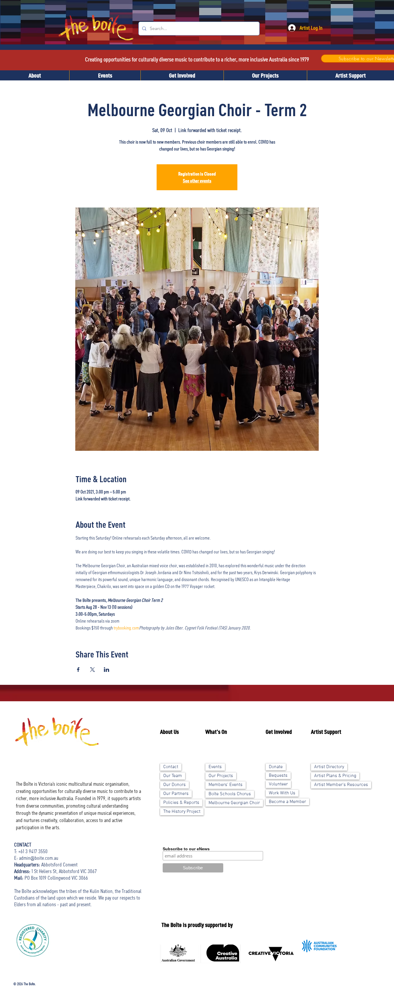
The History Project (181, 812)
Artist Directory (329, 767)
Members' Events (226, 785)
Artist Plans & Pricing (335, 776)
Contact (170, 767)
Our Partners (176, 794)
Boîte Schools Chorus (230, 794)
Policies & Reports (181, 803)
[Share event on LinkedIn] (106, 669)
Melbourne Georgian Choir (234, 803)
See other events (197, 181)
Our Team (172, 776)
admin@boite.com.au (38, 858)
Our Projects (221, 776)
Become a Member (287, 802)
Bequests (278, 776)
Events (215, 767)
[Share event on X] (92, 669)
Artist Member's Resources (341, 785)
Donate (276, 767)
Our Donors (174, 785)
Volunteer (278, 784)
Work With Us (282, 793)
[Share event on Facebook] (78, 669)
